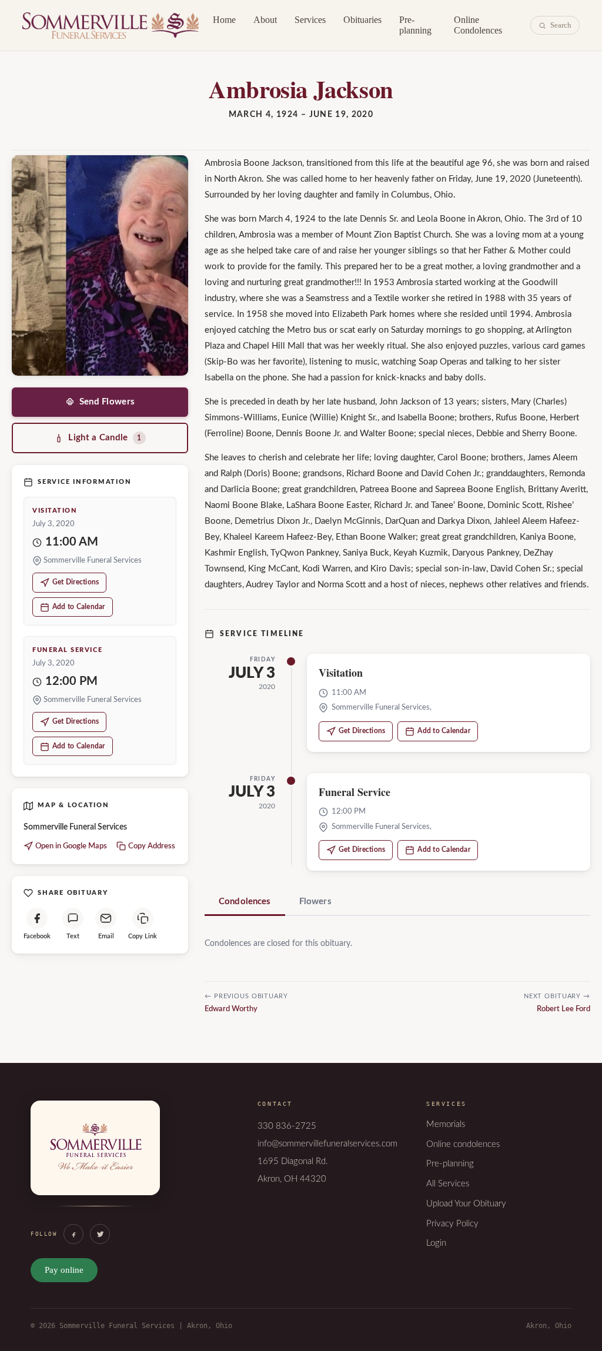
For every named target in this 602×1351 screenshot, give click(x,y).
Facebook (37, 936)
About (265, 20)
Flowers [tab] (315, 901)
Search (560, 25)
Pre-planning (415, 25)
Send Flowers (107, 401)
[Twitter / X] (100, 1234)
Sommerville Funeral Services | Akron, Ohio (110, 25)
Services (310, 20)
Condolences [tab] (245, 901)
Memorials (445, 1124)
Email (106, 936)
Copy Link (142, 936)
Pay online (64, 1270)
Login (436, 1243)
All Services (447, 1183)
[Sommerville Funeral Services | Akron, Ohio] (95, 1160)
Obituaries (362, 20)
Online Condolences (478, 25)
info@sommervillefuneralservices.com (327, 1143)
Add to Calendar (78, 606)
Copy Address (151, 846)
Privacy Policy (452, 1223)
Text (72, 936)
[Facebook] (73, 1234)
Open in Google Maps (71, 846)
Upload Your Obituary (466, 1203)
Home (224, 20)
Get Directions (75, 582)
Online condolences (463, 1144)
